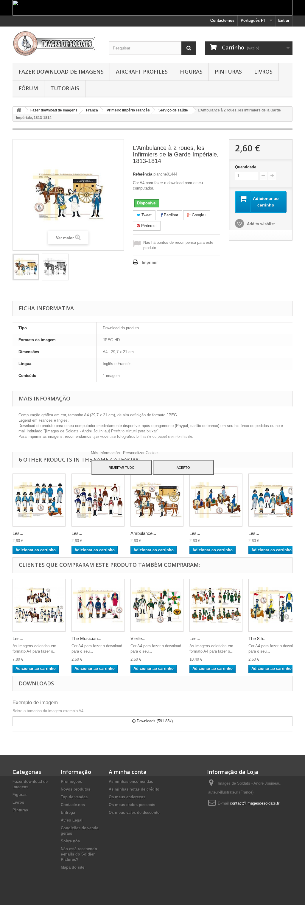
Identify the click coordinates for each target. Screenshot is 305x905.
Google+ (198, 215)
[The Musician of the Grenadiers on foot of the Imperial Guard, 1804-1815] (98, 605)
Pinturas (228, 71)
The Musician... (86, 638)
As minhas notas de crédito (134, 789)
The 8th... (257, 638)
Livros (263, 71)
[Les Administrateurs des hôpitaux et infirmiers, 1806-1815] (98, 500)
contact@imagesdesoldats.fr (254, 803)
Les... (18, 533)
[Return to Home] (18, 110)
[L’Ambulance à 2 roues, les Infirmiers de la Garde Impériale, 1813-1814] (26, 267)
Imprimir (150, 262)
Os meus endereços (127, 797)
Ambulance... (143, 533)
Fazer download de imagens (61, 71)
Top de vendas (74, 797)
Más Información (106, 453)
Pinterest (148, 225)
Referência (142, 174)
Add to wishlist (260, 224)
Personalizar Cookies (141, 453)
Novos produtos (75, 789)
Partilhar (170, 215)
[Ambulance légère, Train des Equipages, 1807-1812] (156, 500)
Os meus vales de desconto (134, 812)
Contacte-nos (222, 20)
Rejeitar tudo (122, 467)
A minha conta (128, 771)
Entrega (68, 812)
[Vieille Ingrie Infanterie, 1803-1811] (156, 605)
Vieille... (137, 638)
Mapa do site (72, 867)
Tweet (146, 215)
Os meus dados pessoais (132, 804)
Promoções (71, 781)
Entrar (284, 20)
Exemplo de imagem (35, 702)
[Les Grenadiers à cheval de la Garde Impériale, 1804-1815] (39, 605)
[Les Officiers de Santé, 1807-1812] (39, 500)
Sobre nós (70, 841)
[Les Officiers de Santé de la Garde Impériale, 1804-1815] (274, 500)
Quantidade (245, 167)
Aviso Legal (72, 820)
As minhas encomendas (131, 781)
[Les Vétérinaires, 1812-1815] (215, 500)
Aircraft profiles (142, 71)
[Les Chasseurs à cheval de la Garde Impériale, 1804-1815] (215, 605)
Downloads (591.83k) (154, 721)
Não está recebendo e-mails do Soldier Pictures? (79, 854)
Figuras (191, 71)
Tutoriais (64, 88)
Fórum (28, 88)
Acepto (183, 467)
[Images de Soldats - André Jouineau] (56, 43)
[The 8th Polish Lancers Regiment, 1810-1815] (274, 605)
